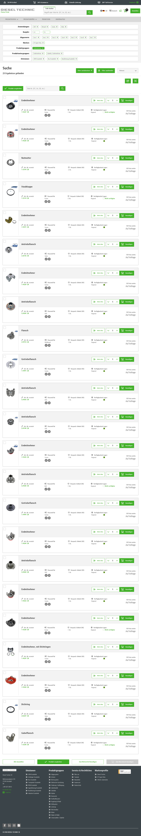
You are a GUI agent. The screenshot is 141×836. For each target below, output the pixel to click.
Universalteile (60, 19)
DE (106, 11)
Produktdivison (10, 19)
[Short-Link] (128, 81)
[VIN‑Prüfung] (120, 11)
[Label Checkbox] (5, 98)
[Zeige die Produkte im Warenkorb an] (125, 10)
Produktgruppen (29, 19)
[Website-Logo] (17, 11)
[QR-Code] (135, 81)
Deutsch (114, 11)
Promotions (46, 19)
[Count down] (108, 100)
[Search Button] (90, 12)
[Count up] (117, 100)
